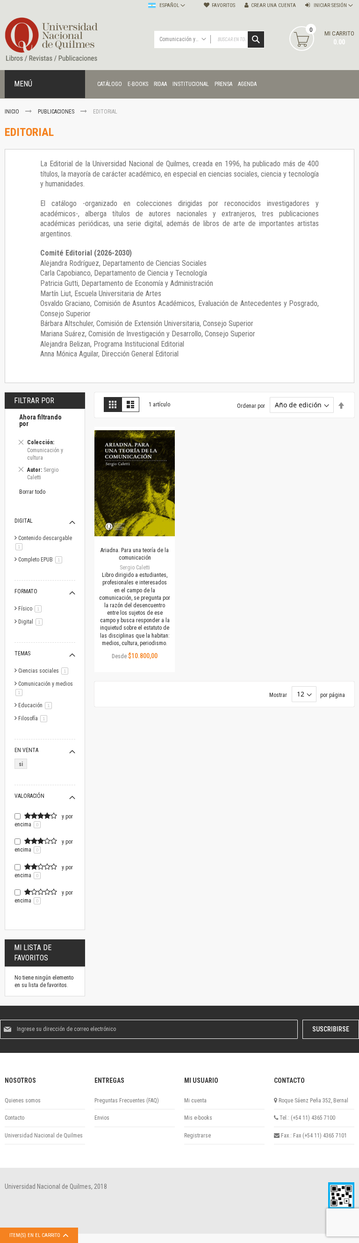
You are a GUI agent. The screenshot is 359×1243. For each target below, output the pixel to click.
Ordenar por (251, 405)
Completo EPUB (41, 559)
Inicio (13, 111)
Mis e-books (198, 1118)
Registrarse (197, 1135)
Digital (32, 621)
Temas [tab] (22, 653)
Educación (36, 705)
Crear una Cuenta (273, 5)
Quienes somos (23, 1100)
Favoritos (223, 5)
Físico (31, 608)
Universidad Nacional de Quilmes (44, 1135)
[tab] (44, 448)
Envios (101, 1118)
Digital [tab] (23, 521)
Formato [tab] (25, 591)
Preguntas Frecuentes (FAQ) (126, 1100)
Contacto (14, 1118)
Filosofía (34, 718)
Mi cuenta (195, 1100)
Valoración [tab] (29, 796)
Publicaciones (57, 111)
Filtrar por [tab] (34, 400)
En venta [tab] (26, 750)
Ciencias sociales (45, 671)
